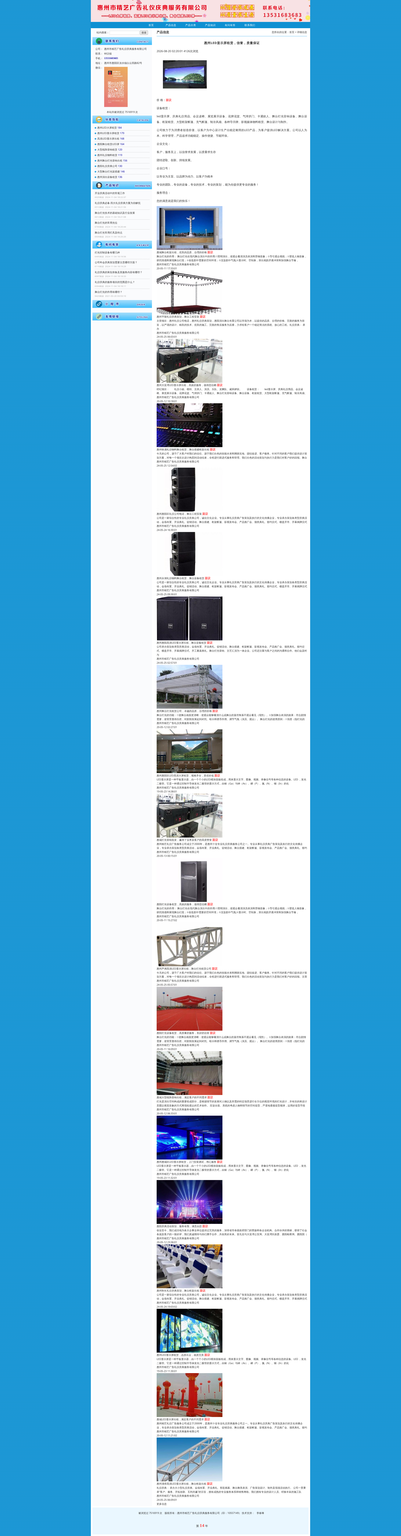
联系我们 (250, 25)
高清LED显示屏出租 (108, 138)
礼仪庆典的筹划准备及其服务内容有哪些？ (118, 272)
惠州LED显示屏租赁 (108, 133)
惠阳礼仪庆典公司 (107, 166)
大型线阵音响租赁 (107, 149)
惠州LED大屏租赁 (107, 127)
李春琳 (260, 1513)
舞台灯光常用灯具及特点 (108, 232)
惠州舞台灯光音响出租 (109, 160)
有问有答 (230, 25)
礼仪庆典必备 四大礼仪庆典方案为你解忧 (118, 203)
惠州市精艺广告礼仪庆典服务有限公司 (178, 264)
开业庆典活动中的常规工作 (110, 193)
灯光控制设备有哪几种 (107, 252)
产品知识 (210, 25)
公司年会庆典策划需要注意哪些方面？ (116, 262)
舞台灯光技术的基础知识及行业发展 (115, 213)
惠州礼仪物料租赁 (107, 155)
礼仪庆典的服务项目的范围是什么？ (115, 282)
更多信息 (162, 1504)
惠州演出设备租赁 (107, 177)
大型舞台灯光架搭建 (108, 171)
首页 (151, 25)
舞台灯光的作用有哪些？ (108, 292)
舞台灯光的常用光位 (106, 222)
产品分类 (190, 25)
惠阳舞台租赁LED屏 (108, 144)
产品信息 (171, 25)
